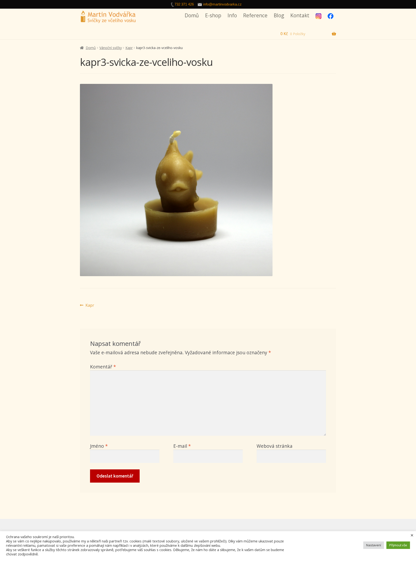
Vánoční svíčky (110, 47)
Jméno (99, 446)
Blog (279, 15)
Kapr (129, 47)
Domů (192, 15)
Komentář (103, 366)
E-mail (182, 446)
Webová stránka (274, 446)
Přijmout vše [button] (398, 545)
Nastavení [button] (373, 545)
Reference (255, 15)
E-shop (213, 15)
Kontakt (299, 15)
